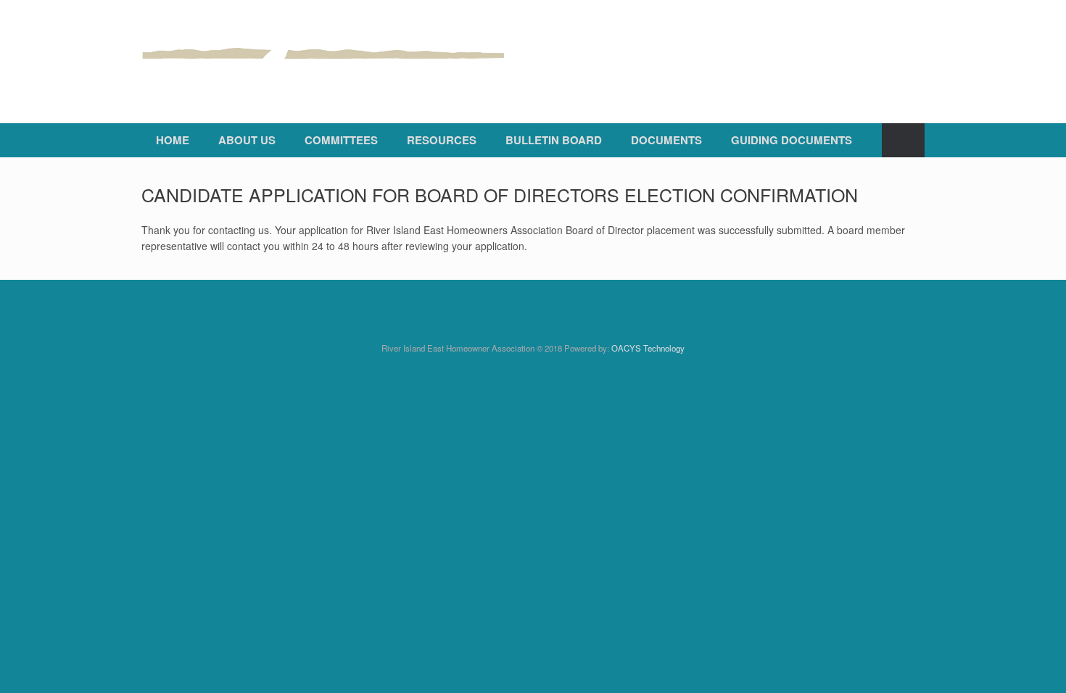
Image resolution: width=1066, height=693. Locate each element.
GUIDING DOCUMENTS (791, 140)
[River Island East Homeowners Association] (322, 61)
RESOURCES (441, 140)
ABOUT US (247, 140)
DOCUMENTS (666, 140)
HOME (172, 140)
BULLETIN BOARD (553, 140)
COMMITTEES (341, 140)
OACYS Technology (648, 348)
